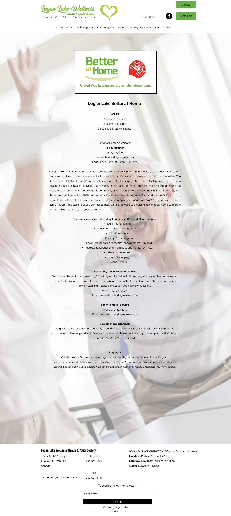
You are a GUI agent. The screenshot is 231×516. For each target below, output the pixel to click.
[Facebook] (169, 16)
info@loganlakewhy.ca (64, 477)
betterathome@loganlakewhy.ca (115, 157)
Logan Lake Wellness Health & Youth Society (68, 450)
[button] (84, 27)
